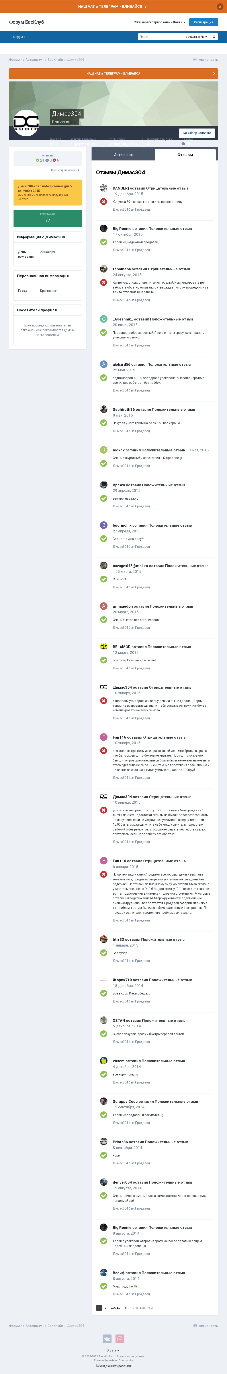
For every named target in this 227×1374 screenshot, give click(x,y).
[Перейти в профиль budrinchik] (104, 525)
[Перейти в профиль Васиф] (104, 1272)
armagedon (123, 606)
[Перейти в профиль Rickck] (104, 450)
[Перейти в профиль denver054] (104, 1182)
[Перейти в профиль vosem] (104, 1060)
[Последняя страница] (126, 1308)
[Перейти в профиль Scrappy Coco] (104, 1101)
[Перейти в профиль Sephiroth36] (104, 409)
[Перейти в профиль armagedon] (104, 606)
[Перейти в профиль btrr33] (104, 939)
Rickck (119, 450)
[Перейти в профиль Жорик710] (104, 979)
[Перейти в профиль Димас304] (104, 687)
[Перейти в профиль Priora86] (104, 1141)
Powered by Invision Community (113, 1360)
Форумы (19, 37)
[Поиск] (214, 36)
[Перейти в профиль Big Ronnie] (104, 228)
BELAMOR (122, 646)
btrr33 (118, 939)
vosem (119, 1061)
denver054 (122, 1182)
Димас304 (122, 687)
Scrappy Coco (125, 1101)
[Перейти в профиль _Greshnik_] (104, 319)
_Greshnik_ (123, 319)
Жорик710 (122, 980)
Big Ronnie (122, 228)
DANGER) (121, 188)
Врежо (119, 485)
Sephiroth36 (124, 409)
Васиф (119, 1273)
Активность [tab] (124, 154)
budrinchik (122, 525)
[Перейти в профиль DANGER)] (104, 188)
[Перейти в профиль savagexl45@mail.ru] (104, 565)
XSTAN (119, 1020)
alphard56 (121, 364)
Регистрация (203, 22)
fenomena (122, 269)
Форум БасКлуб (26, 22)
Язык (112, 1350)
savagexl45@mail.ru (130, 565)
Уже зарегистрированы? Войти (159, 22)
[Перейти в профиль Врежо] (104, 484)
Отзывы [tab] (185, 154)
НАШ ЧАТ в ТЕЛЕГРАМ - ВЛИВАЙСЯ (110, 6)
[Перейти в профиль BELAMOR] (104, 646)
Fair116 (119, 737)
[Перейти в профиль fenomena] (104, 269)
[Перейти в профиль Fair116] (104, 737)
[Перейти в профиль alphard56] (104, 364)
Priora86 (120, 1142)
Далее (115, 1307)
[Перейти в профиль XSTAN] (104, 1020)
